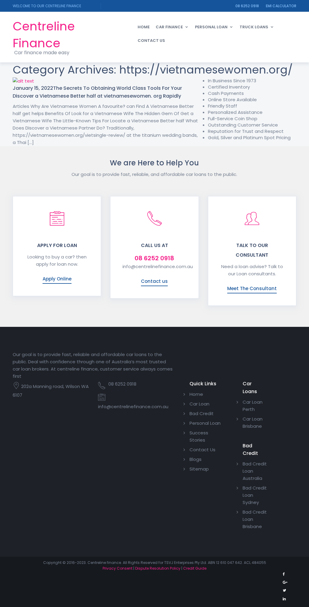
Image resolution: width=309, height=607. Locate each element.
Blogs (196, 459)
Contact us (154, 281)
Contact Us (151, 40)
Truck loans (254, 27)
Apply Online (57, 279)
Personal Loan (211, 27)
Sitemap (199, 469)
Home (144, 27)
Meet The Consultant (252, 288)
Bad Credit (202, 413)
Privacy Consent (117, 568)
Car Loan (199, 404)
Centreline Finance (44, 35)
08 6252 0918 (247, 5)
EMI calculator (281, 5)
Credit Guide (194, 568)
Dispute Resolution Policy (157, 568)
